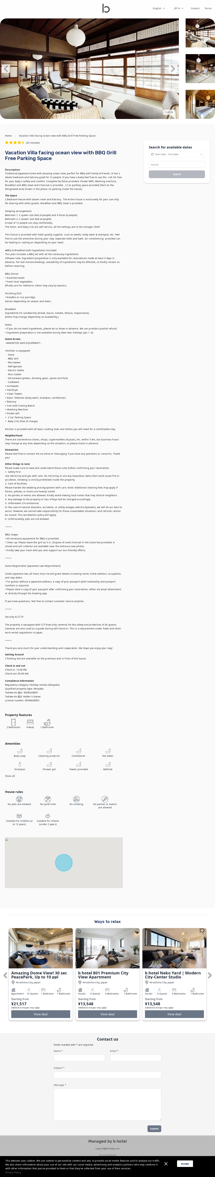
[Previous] (6, 69)
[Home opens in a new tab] (106, 8)
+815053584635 (108, 1155)
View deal (41, 1014)
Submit (154, 1128)
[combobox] (159, 8)
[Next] (173, 69)
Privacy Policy (13, 1172)
